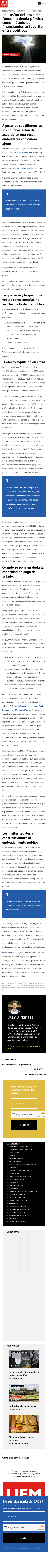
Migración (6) (13, 1203)
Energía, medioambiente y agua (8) (21, 1176)
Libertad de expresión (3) (18, 1200)
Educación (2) (13, 1167)
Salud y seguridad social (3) (18, 1215)
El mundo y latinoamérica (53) (19, 1170)
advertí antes (13, 952)
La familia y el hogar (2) (17, 1194)
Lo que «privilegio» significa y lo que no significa (24, 1374)
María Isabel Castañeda (20, 1444)
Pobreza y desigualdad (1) (18, 1206)
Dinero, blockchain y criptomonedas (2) (22, 1164)
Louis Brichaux (17, 1410)
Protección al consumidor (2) (19, 1209)
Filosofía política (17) (16, 1185)
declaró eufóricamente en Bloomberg (26, 152)
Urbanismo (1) (14, 1218)
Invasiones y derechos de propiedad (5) (23, 1191)
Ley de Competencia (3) (17, 1197)
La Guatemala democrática (22, 1406)
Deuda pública (22, 11)
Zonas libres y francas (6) (17, 1221)
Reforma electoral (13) (17, 1212)
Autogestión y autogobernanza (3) (20, 1150)
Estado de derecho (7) (16, 1179)
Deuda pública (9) (15, 1161)
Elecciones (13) (14, 1173)
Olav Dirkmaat (10, 11)
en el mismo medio (25, 168)
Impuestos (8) (13, 1188)
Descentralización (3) (16, 1158)
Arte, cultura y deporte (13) (18, 1147)
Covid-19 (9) (13, 1156)
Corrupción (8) (14, 1153)
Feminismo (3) (14, 1182)
